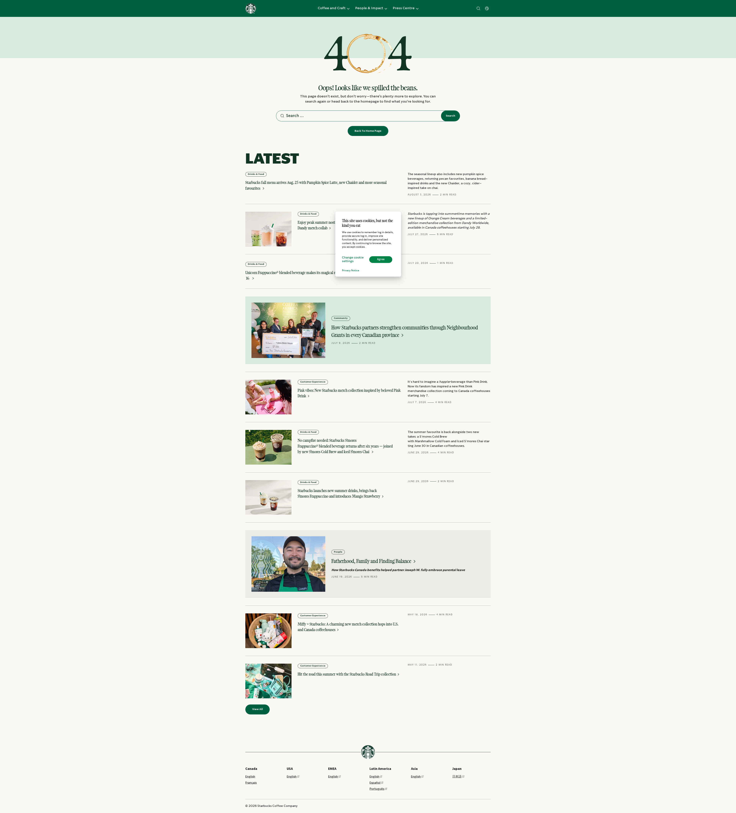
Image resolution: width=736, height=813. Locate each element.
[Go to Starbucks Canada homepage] (250, 8)
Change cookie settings (353, 259)
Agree (380, 259)
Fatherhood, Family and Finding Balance (371, 561)
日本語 (457, 776)
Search (450, 115)
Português (377, 788)
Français (251, 782)
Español (375, 782)
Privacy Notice (350, 270)
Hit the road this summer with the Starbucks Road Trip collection (347, 674)
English (250, 776)
